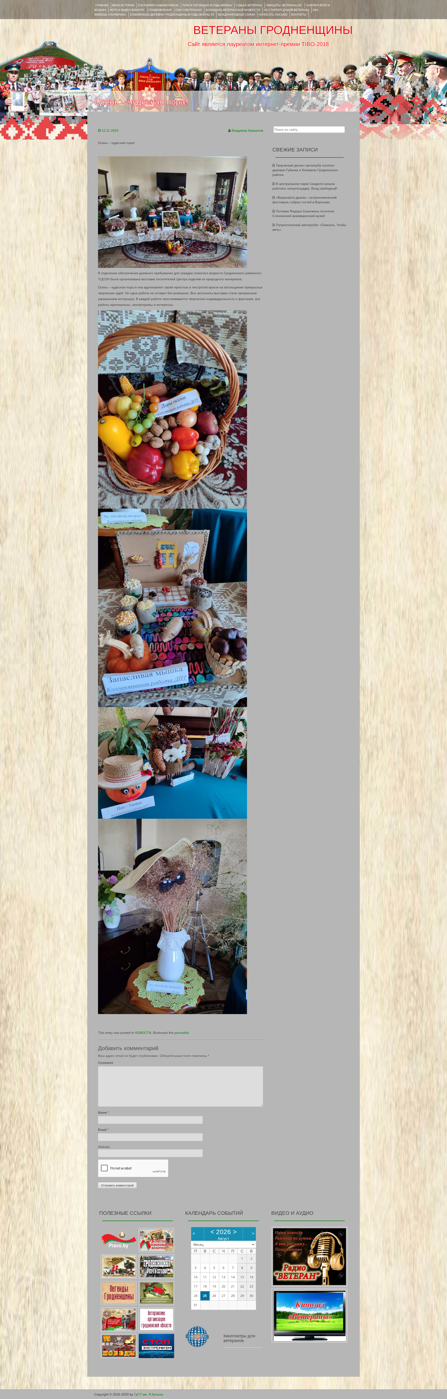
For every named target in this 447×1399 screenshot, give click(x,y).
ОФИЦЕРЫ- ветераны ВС (284, 5)
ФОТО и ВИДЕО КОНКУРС (127, 10)
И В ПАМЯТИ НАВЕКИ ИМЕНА (158, 5)
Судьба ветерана (249, 5)
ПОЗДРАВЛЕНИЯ (160, 10)
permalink (181, 1033)
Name (102, 1112)
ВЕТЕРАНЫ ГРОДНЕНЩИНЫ (273, 30)
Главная (101, 5)
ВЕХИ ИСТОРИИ (123, 5)
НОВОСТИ (143, 1033)
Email (102, 1130)
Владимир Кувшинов (247, 130)
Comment (105, 1063)
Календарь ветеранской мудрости (233, 10)
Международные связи (236, 14)
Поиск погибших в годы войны (207, 5)
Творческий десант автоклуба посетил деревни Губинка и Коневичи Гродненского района (305, 170)
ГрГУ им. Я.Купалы (148, 1394)
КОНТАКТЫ (298, 14)
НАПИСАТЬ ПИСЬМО (273, 14)
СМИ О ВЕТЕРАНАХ (188, 10)
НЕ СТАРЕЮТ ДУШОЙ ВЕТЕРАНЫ (286, 10)
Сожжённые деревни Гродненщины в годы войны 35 (172, 14)
